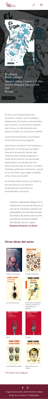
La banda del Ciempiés (14, 366)
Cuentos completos (32, 274)
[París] (14, 323)
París (8, 337)
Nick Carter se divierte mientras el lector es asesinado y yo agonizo (33, 305)
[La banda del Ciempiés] (14, 352)
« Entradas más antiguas (16, 372)
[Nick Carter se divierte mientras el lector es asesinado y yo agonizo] (33, 289)
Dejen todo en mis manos (31, 367)
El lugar (28, 337)
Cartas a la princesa (13, 274)
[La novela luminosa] (14, 289)
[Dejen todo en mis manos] (33, 352)
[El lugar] (33, 323)
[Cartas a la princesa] (14, 260)
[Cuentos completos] (33, 260)
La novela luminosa (12, 303)
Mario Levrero (13, 77)
